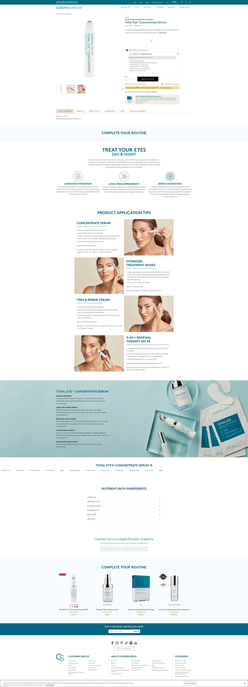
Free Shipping (61, 2)
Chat (140, 2)
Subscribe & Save (116, 674)
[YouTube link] (135, 642)
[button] (178, 54)
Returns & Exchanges (94, 665)
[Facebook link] (112, 642)
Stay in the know (124, 648)
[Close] (245, 683)
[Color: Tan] (75, 607)
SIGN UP (136, 631)
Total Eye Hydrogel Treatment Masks (141, 610)
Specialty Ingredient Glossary (160, 670)
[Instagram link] (117, 642)
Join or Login (166, 87)
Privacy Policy (50, 685)
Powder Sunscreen (180, 660)
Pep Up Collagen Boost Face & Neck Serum (174, 610)
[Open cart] (190, 2)
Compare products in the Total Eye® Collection (123, 549)
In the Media (135, 663)
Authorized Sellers (74, 663)
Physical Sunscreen (180, 663)
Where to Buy (184, 7)
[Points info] (160, 87)
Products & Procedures (181, 676)
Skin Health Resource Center (139, 665)
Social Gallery (72, 670)
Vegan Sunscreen (180, 667)
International (72, 667)
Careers (113, 665)
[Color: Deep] (77, 607)
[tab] (61, 89)
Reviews (113, 663)
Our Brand (114, 660)
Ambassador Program (158, 663)
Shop (137, 7)
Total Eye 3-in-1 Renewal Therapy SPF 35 (73, 610)
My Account (72, 660)
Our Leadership (135, 660)
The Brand (159, 7)
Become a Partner (136, 667)
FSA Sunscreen (179, 665)
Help (167, 2)
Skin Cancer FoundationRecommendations (182, 673)
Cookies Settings (190, 683)
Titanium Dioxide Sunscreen (183, 670)
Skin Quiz (147, 7)
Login (175, 2)
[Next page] (123, 89)
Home (134, 2)
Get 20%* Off (92, 670)
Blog (153, 665)
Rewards (171, 7)
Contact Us (91, 663)
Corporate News (156, 660)
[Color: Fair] (70, 607)
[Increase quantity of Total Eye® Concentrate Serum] (134, 79)
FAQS (70, 665)
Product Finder (135, 670)
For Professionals (157, 2)
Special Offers (92, 667)
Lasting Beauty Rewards (118, 667)
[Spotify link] (131, 642)
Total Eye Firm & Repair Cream (107, 610)
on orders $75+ (62, 3)
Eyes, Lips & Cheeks (66, 14)
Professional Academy (158, 667)
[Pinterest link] (121, 642)
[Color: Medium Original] (72, 607)
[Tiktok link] (126, 642)
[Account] (186, 2)
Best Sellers (125, 7)
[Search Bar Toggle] (182, 2)
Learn (147, 2)
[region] (124, 683)
